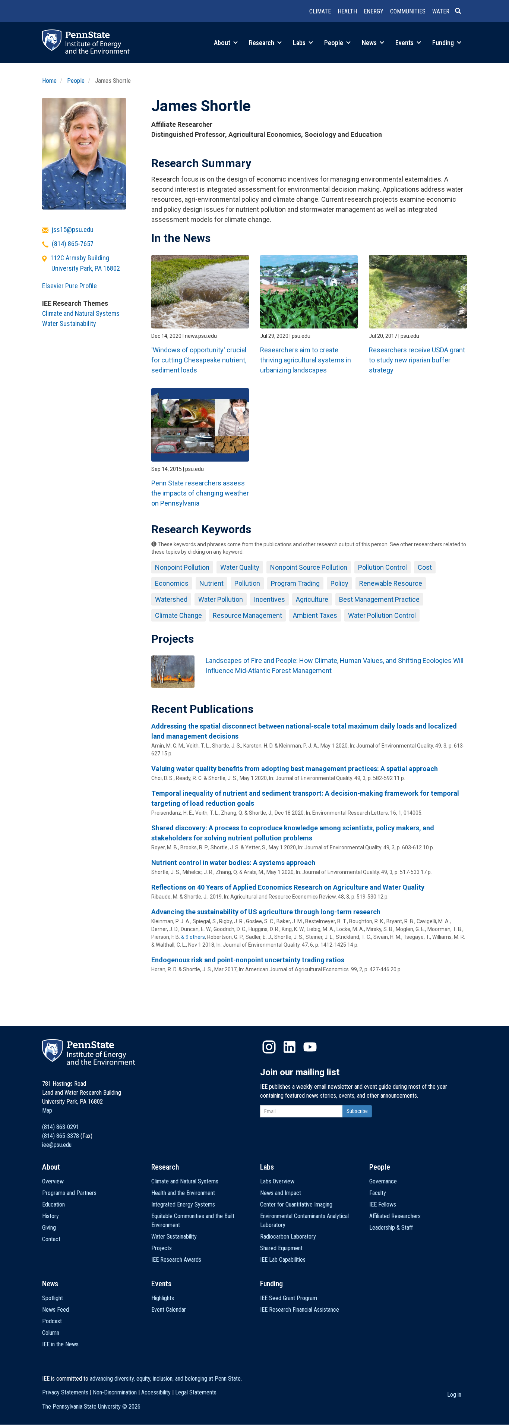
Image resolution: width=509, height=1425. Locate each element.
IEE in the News (60, 1344)
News (370, 43)
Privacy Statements (65, 1392)
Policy (339, 583)
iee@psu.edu (57, 1144)
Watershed (171, 599)
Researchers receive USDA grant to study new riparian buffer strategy (417, 360)
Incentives (269, 599)
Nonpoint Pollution (182, 567)
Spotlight (52, 1298)
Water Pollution (220, 599)
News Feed (55, 1309)
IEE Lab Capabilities (283, 1259)
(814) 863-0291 (60, 1126)
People (334, 43)
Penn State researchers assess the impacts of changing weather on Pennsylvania (200, 493)
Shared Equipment (281, 1248)
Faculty (377, 1192)
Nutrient (211, 583)
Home (49, 80)
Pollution (247, 583)
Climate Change (178, 615)
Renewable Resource (390, 583)
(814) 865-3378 (60, 1135)
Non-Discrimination (115, 1392)
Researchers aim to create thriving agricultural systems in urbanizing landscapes (305, 360)
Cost (425, 567)
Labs (300, 43)
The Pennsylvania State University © (91, 1406)
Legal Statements (195, 1392)
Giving (49, 1227)
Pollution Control (382, 567)
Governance (383, 1181)
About (223, 43)
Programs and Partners (69, 1192)
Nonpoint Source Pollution (308, 567)
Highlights (162, 1298)
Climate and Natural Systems (81, 313)
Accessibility (156, 1392)
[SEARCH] (461, 11)
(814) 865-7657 (73, 244)
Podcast (52, 1321)
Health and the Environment (183, 1192)
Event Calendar (168, 1309)
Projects (161, 1248)
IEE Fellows (382, 1204)
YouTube (310, 1047)
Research (262, 43)
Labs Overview (277, 1181)
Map (47, 1110)
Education (53, 1204)
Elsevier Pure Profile (69, 286)
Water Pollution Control (382, 615)
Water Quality (239, 567)
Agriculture (312, 599)
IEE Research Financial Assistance (299, 1309)
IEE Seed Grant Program (288, 1298)
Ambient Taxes (315, 615)
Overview (53, 1181)
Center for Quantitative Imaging (296, 1204)
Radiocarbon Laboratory (288, 1236)
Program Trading (295, 583)
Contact (51, 1239)
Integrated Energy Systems (183, 1204)
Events (405, 43)
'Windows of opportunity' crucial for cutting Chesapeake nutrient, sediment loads (198, 360)
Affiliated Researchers (395, 1216)
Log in (454, 1394)
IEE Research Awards (176, 1259)
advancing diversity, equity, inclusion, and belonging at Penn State (165, 1378)
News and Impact (280, 1192)
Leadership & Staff (391, 1227)
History (50, 1216)
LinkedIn (289, 1047)
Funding (443, 43)
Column (50, 1332)
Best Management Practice (379, 599)
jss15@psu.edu (73, 229)
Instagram (269, 1047)
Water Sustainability (69, 323)
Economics (172, 583)
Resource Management (247, 615)
